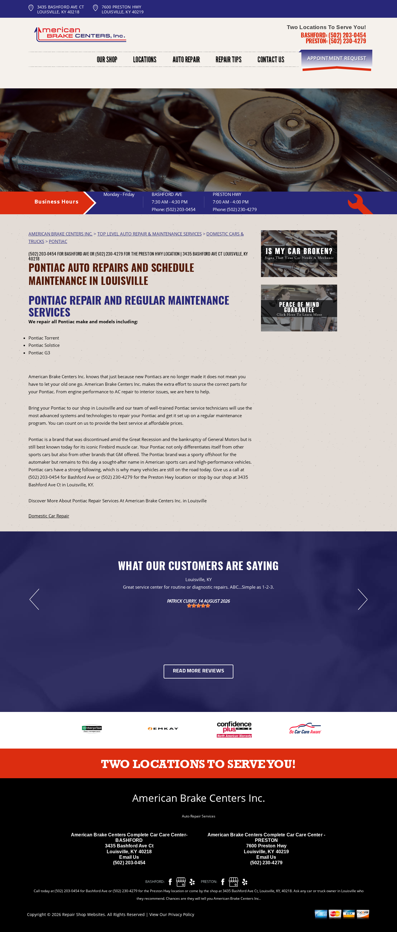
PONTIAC (58, 241)
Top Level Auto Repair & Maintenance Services (149, 234)
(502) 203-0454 (347, 35)
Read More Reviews (198, 671)
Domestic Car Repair (48, 516)
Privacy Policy (181, 914)
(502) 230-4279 (347, 40)
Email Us (129, 857)
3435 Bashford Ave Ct (203, 253)
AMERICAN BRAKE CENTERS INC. (60, 234)
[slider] (198, 605)
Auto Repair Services (198, 816)
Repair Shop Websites (83, 914)
